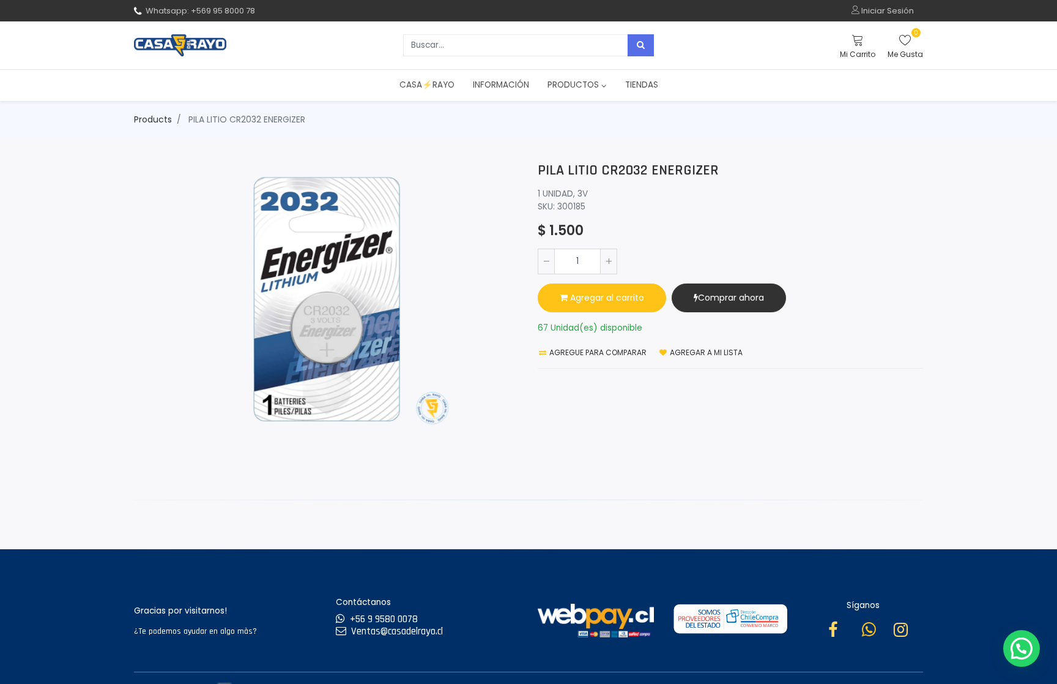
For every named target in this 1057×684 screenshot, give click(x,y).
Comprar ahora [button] (731, 297)
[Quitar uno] (546, 261)
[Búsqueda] (641, 45)
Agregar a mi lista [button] (705, 352)
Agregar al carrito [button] (606, 297)
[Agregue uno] (609, 261)
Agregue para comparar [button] (597, 352)
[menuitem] (427, 85)
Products (153, 119)
